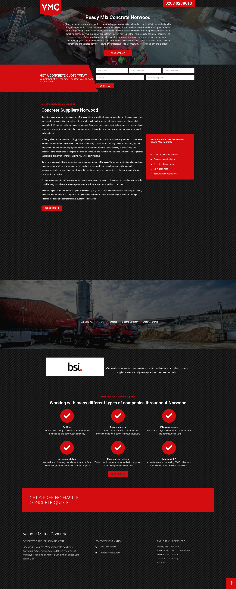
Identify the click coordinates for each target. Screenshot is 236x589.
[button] (52, 208)
